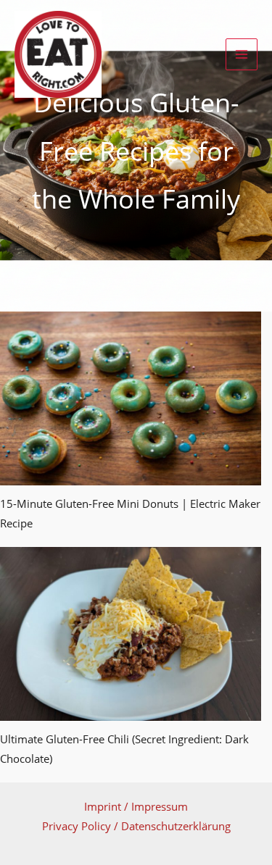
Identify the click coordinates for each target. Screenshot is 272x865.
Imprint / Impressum (136, 806)
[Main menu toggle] (241, 54)
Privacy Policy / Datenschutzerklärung (136, 826)
